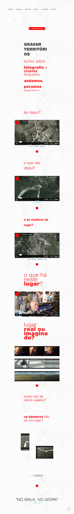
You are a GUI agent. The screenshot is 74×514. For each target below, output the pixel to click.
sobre (10, 9)
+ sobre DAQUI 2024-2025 (37, 28)
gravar (28, 9)
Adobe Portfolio (39, 508)
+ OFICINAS (44, 9)
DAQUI (35, 9)
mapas (53, 9)
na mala (19, 9)
